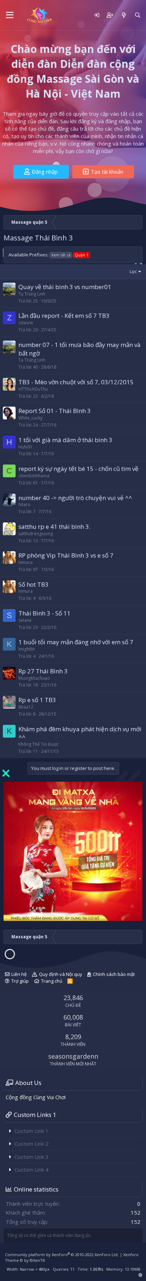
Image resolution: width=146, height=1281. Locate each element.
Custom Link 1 (32, 1130)
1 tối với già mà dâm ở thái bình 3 (65, 440)
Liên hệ (19, 974)
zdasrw (25, 323)
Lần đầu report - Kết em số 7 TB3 (64, 315)
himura (25, 562)
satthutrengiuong (35, 534)
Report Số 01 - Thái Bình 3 (54, 411)
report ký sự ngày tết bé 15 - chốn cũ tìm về (78, 469)
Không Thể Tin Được (38, 744)
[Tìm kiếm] (138, 15)
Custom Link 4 (32, 1169)
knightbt (26, 649)
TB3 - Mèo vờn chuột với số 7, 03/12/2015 (76, 382)
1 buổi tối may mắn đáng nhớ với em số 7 (75, 642)
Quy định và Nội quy (60, 974)
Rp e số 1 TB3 (37, 700)
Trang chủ (51, 981)
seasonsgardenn (73, 1056)
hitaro (24, 504)
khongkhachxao (34, 678)
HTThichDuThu (33, 389)
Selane (25, 620)
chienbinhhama (33, 476)
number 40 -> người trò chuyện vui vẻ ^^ (75, 498)
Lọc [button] (133, 271)
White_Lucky (30, 418)
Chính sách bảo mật (114, 974)
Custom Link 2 (32, 1143)
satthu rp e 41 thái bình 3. (54, 526)
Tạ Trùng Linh (31, 294)
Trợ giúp (20, 981)
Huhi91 (25, 447)
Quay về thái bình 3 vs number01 (64, 287)
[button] (9, 15)
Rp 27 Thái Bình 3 (43, 671)
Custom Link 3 (32, 1156)
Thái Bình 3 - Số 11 (44, 613)
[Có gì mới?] (123, 15)
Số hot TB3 (33, 584)
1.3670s (96, 1269)
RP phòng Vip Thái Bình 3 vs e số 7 (65, 555)
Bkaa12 (25, 707)
